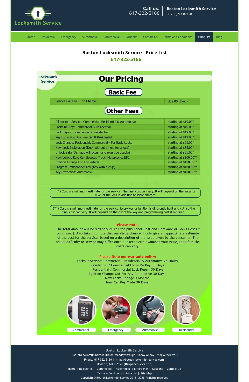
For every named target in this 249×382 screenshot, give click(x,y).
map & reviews (166, 355)
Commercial (111, 37)
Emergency (68, 37)
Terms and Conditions (177, 37)
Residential (48, 37)
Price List (204, 37)
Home (31, 37)
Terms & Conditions (109, 373)
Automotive (90, 37)
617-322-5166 (144, 13)
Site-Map (146, 373)
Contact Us (150, 37)
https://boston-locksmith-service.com (140, 359)
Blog (219, 37)
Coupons (131, 37)
